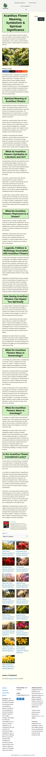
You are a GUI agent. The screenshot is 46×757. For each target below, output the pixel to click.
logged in (11, 678)
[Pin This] (6, 523)
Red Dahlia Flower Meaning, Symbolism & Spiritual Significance (8, 569)
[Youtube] (3, 533)
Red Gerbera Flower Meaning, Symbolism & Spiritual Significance (22, 553)
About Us (4, 687)
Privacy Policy (5, 692)
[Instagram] (6, 533)
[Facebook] (4, 533)
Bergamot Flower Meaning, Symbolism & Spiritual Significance (22, 616)
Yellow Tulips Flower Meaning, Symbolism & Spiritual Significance (8, 666)
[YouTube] (18, 699)
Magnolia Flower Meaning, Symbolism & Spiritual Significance (8, 601)
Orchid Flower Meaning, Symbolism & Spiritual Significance (22, 569)
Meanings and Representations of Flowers (12, 540)
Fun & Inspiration (25, 6)
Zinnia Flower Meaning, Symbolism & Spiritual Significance (22, 632)
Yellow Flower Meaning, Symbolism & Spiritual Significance (8, 553)
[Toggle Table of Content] (26, 536)
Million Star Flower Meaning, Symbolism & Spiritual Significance (8, 585)
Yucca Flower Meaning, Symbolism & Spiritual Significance (8, 632)
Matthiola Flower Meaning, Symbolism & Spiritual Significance (22, 585)
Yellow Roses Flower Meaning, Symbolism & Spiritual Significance (8, 648)
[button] (26, 9)
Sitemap (4, 695)
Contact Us (5, 690)
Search (36, 16)
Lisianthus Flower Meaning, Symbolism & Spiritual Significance (22, 601)
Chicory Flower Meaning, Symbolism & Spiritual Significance (8, 616)
